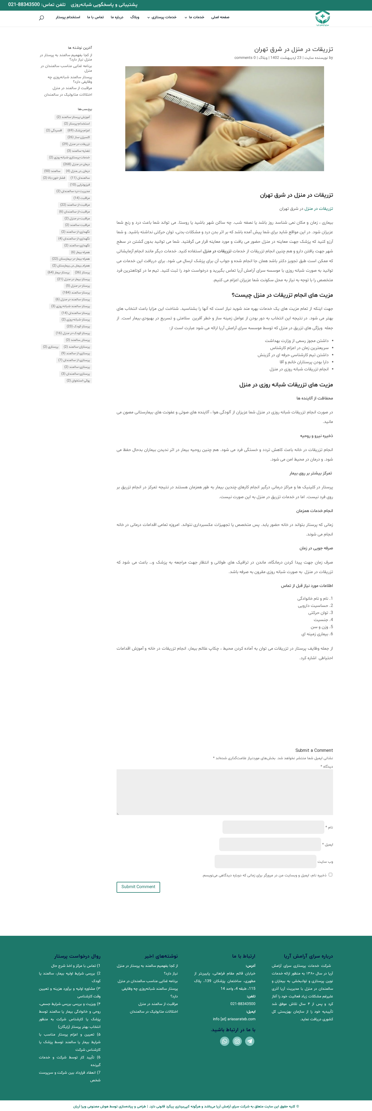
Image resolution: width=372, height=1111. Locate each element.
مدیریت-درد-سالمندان (73, 191)
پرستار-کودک (78, 326)
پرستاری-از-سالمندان (74, 360)
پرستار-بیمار (58, 272)
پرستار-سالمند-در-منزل (73, 299)
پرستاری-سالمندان (75, 374)
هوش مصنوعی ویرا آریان (90, 1106)
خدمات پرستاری (164, 18)
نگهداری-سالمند (77, 245)
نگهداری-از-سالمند (75, 232)
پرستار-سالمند (76, 292)
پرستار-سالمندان (76, 313)
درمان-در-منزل (76, 164)
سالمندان (80, 178)
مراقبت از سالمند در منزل (72, 88)
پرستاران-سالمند (77, 347)
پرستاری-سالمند (77, 367)
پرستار (82, 272)
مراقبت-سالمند (77, 225)
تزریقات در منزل (318, 209)
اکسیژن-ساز (79, 137)
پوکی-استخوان (78, 381)
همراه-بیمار (80, 252)
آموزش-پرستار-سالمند (73, 117)
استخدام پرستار (68, 18)
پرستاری (50, 347)
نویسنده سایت (316, 57)
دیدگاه (327, 766)
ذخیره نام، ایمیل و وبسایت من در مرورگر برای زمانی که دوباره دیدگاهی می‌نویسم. (264, 875)
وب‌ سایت (325, 861)
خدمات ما (196, 18)
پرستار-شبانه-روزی (76, 319)
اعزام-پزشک (79, 130)
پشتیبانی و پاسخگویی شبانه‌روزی (104, 5)
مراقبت (82, 198)
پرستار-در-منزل (78, 286)
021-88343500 (242, 1004)
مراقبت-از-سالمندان (74, 212)
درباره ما (117, 18)
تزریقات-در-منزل (76, 144)
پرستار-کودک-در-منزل (73, 333)
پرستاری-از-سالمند (75, 353)
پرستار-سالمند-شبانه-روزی (70, 306)
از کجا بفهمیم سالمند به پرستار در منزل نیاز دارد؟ (66, 57)
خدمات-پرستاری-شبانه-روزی (69, 157)
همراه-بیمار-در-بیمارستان (71, 259)
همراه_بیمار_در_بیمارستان (71, 266)
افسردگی (54, 130)
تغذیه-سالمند (78, 151)
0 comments (245, 57)
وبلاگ (134, 18)
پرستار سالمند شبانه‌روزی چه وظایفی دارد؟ (70, 79)
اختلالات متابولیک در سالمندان (68, 94)
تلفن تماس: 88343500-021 (37, 5)
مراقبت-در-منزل (77, 218)
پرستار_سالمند (78, 340)
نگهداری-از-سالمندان (74, 239)
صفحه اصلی (220, 18)
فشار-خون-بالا (54, 178)
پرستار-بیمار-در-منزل (73, 279)
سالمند (52, 171)
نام (329, 827)
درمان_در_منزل (78, 171)
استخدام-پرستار (77, 124)
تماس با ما (95, 18)
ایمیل (327, 844)
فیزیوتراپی (80, 185)
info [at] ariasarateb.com (234, 1019)
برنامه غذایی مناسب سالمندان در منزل (66, 68)
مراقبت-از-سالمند (75, 205)
